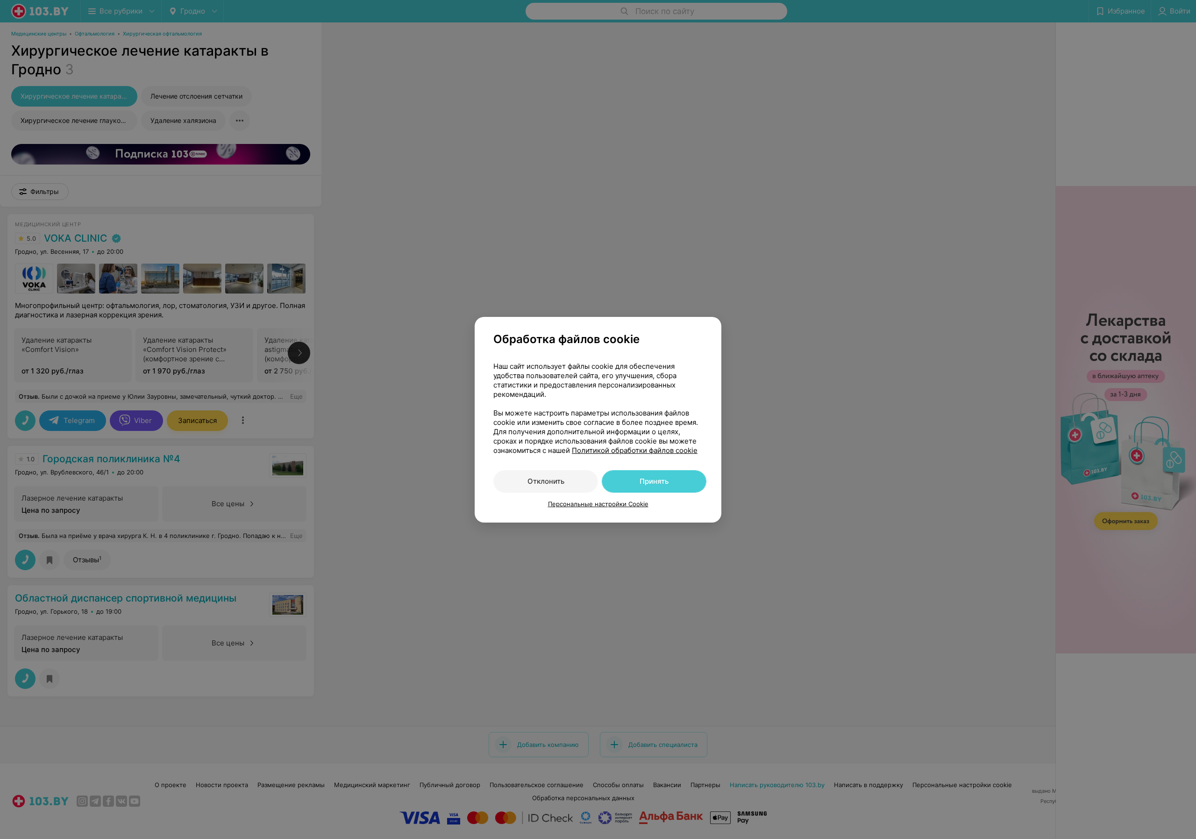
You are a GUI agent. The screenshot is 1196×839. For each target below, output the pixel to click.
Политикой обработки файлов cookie (635, 450)
